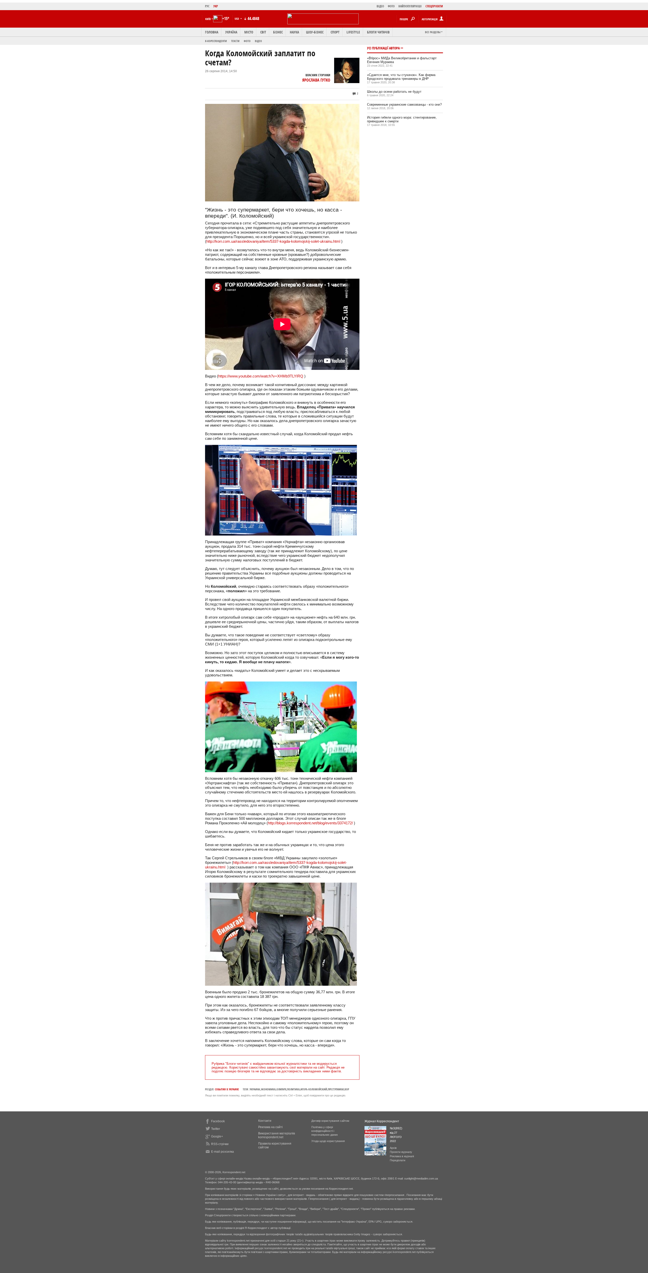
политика (293, 1089)
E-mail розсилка (222, 1151)
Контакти (264, 1121)
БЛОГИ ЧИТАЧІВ (378, 32)
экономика (268, 1089)
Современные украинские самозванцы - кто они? (404, 104)
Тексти (235, 41)
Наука (294, 32)
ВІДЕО (380, 6)
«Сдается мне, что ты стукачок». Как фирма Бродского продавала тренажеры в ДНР (401, 77)
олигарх (281, 1089)
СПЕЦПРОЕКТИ (434, 6)
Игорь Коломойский (313, 1089)
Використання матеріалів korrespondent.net (276, 1135)
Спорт (335, 32)
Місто (248, 32)
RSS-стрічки (220, 1144)
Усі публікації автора (383, 48)
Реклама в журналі (402, 1156)
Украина (255, 1089)
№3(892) (396, 1128)
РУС (207, 6)
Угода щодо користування (328, 1141)
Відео (258, 41)
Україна (231, 32)
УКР (215, 6)
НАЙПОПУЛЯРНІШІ (410, 6)
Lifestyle (353, 32)
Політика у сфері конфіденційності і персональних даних (324, 1131)
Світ (263, 32)
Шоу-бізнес (314, 32)
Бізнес (278, 32)
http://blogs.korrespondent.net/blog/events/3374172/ (310, 823)
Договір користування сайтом (330, 1120)
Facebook (218, 1121)
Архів (393, 1147)
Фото (247, 41)
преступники (336, 1089)
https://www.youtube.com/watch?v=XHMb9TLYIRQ (260, 376)
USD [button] (237, 19)
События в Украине (227, 1089)
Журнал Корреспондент (381, 1121)
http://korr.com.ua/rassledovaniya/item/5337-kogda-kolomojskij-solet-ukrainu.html (273, 241)
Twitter (215, 1129)
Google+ (217, 1136)
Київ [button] (208, 19)
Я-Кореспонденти (216, 41)
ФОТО (391, 6)
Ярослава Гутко (316, 80)
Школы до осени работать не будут (394, 91)
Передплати (397, 1160)
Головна (211, 32)
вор (347, 1089)
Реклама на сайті (270, 1127)
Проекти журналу (401, 1151)
